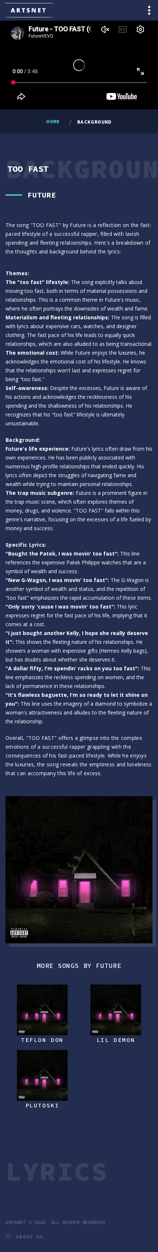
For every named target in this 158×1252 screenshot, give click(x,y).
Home (53, 121)
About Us (29, 1236)
